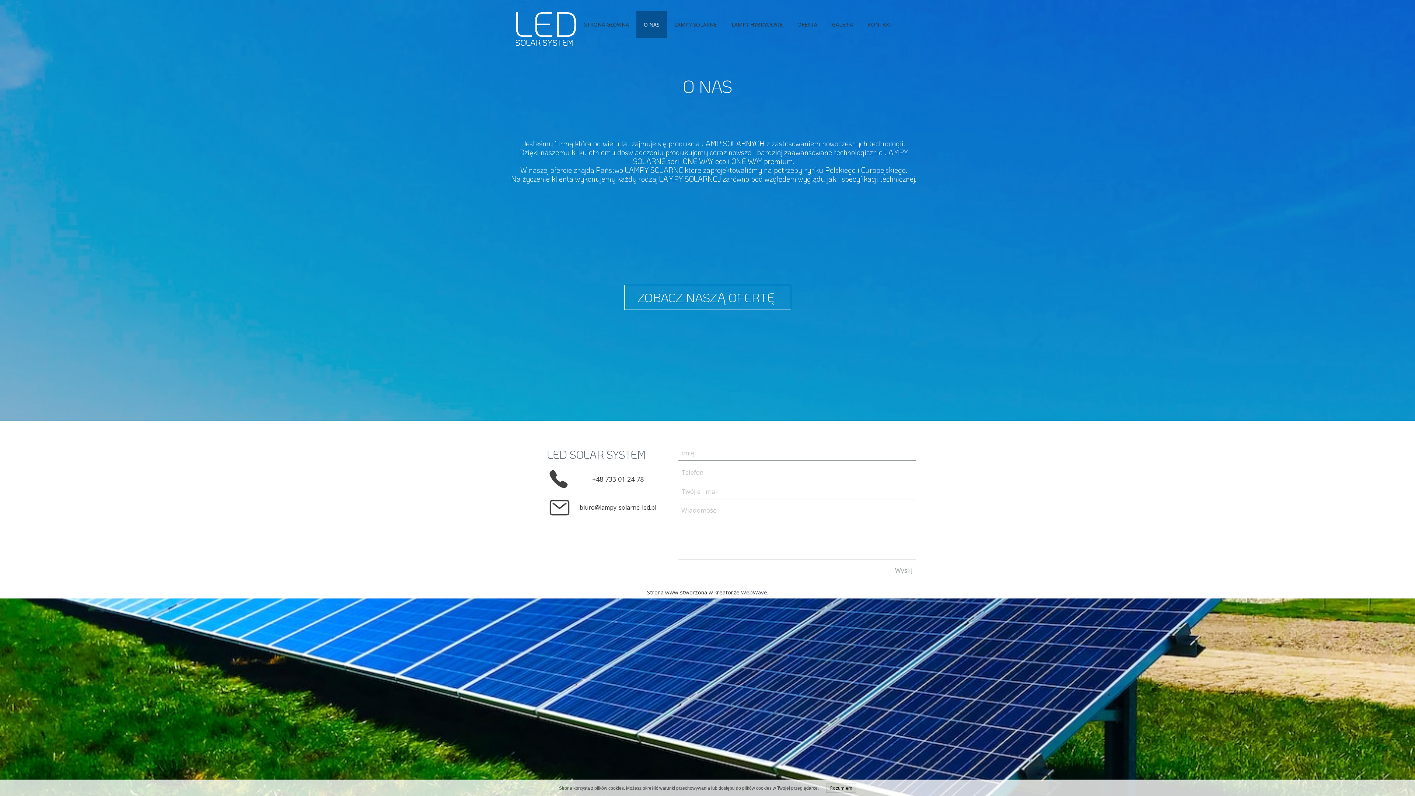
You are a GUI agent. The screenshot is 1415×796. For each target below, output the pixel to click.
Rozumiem (841, 788)
